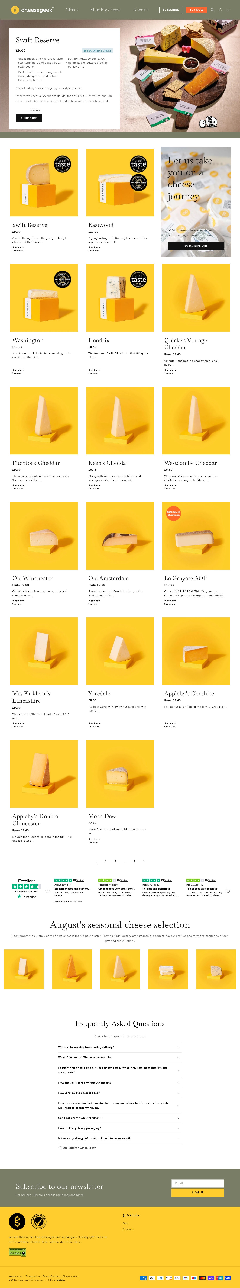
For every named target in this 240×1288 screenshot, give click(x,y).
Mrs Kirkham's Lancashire (31, 697)
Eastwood (100, 224)
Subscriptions (196, 245)
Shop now (29, 118)
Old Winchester (32, 578)
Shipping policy (71, 1276)
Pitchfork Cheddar (36, 462)
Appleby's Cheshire (189, 693)
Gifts (125, 1223)
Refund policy (15, 1276)
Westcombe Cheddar (190, 462)
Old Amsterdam (108, 578)
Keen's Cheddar (108, 462)
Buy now (196, 9)
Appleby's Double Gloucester (35, 819)
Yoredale (99, 693)
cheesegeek (23, 1280)
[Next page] (144, 861)
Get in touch (88, 1147)
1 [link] (96, 861)
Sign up (198, 1192)
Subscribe (171, 9)
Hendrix (98, 340)
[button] (71, 10)
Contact (128, 1229)
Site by (53, 1280)
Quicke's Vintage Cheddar (185, 343)
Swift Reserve (29, 224)
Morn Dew (102, 816)
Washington (28, 340)
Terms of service (51, 1276)
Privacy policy (33, 1276)
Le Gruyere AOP (185, 578)
